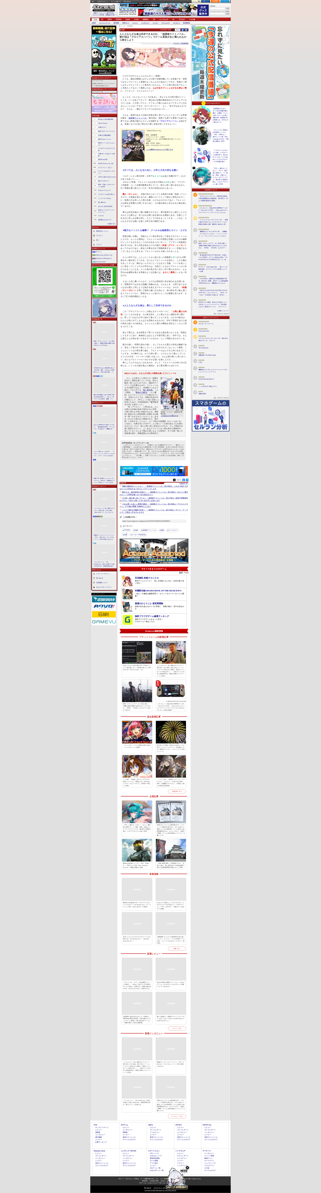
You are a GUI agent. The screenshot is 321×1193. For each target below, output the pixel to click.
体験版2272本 (110, 15)
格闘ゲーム (208, 1158)
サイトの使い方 (116, 1)
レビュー (135, 22)
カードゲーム (209, 1161)
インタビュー (145, 22)
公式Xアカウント (102, 1)
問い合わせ (127, 1)
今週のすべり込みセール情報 (106, 155)
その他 (206, 1168)
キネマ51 (101, 215)
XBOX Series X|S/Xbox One (104, 255)
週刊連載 (116, 22)
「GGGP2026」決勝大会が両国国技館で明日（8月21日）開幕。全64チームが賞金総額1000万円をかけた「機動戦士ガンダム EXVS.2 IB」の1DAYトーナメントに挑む (213, 281)
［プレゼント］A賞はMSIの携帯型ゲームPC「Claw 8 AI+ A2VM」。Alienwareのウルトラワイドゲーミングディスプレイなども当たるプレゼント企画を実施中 (171, 707)
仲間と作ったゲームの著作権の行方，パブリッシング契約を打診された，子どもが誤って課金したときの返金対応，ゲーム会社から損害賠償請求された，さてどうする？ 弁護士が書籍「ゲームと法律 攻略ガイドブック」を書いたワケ (171, 830)
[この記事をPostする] (173, 30)
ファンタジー (173, 530)
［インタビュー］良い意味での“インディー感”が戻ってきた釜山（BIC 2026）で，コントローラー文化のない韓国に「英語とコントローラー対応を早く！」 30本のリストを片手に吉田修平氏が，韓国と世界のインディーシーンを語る (104, 511)
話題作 (94, 22)
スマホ (136, 19)
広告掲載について (101, 582)
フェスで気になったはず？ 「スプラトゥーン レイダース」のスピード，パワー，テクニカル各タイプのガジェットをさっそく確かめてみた (104, 454)
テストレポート (183, 1156)
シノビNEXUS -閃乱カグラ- (207, 386)
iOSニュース (154, 1153)
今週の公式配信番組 (104, 135)
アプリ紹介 (154, 1163)
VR (154, 19)
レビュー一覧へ (177, 1028)
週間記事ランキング (102, 231)
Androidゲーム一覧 (157, 1170)
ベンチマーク (182, 1165)
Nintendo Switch (101, 261)
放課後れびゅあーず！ (105, 219)
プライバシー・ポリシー (161, 1187)
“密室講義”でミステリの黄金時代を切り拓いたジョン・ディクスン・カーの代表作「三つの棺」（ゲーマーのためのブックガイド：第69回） (170, 940)
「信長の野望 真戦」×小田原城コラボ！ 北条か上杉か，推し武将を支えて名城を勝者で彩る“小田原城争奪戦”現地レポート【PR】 (170, 865)
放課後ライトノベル (138, 118)
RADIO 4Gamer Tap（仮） (106, 163)
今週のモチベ (102, 127)
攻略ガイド (125, 22)
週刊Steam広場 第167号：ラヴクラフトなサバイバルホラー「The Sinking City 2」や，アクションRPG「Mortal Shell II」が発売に (137, 904)
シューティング (210, 1163)
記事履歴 (215, 1)
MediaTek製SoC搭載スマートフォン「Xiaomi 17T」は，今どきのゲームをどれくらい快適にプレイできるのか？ (170, 984)
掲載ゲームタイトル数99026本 (104, 13)
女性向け (146, 19)
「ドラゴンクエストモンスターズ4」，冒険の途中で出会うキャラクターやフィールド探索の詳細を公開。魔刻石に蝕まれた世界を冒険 (213, 222)
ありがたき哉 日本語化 (105, 206)
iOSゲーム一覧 (155, 1168)
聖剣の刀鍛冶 (141, 392)
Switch (128, 19)
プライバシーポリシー (103, 573)
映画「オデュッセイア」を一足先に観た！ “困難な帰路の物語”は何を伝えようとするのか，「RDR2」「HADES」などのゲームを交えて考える (104, 343)
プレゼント (176, 22)
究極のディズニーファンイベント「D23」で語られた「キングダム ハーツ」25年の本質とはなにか (104, 537)
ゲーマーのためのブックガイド (106, 172)
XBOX (109, 19)
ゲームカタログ (210, 1170)
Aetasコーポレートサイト (104, 587)
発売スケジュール (129, 1137)
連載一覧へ (112, 223)
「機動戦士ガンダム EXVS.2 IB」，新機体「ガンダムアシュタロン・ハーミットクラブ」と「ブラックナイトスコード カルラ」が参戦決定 (212, 234)
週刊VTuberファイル (104, 139)
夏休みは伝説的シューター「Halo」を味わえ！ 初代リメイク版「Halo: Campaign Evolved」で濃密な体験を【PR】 (136, 865)
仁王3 (200, 362)
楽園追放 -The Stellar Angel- (207, 355)
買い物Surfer (102, 202)
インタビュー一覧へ (177, 1116)
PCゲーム (99, 251)
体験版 (97, 1132)
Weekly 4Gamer (102, 123)
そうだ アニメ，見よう (105, 167)
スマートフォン (154, 1151)
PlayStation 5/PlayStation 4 (104, 258)
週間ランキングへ (224, 310)
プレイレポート (155, 1130)
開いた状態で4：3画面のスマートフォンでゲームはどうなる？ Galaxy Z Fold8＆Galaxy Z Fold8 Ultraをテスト (171, 1018)
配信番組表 (186, 22)
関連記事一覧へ (184, 483)
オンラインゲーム (104, 22)
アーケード (207, 1151)
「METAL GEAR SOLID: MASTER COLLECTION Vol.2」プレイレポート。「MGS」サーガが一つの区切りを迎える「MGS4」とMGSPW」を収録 (212, 293)
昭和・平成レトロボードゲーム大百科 (106, 185)
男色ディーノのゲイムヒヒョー (106, 144)
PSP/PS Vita (207, 1125)
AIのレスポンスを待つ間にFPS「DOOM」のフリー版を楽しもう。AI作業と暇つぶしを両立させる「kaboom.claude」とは (137, 667)
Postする (178, 29)
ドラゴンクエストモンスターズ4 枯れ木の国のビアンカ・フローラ (213, 339)
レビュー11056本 (98, 15)
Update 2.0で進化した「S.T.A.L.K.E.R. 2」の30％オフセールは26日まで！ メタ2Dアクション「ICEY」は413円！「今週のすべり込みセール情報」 (170, 906)
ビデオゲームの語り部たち (106, 194)
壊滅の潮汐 (202, 394)
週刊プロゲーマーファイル (106, 131)
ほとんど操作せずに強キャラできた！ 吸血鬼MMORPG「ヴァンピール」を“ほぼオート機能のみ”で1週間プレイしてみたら (104, 427)
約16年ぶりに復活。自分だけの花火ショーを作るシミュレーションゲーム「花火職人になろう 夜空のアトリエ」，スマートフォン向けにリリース (171, 748)
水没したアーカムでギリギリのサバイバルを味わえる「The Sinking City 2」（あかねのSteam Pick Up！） (137, 939)
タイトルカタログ (129, 1139)
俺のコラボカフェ (103, 181)
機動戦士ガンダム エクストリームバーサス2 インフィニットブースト (212, 371)
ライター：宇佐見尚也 (180, 43)
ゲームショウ (166, 22)
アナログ (182, 19)
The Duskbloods (203, 348)
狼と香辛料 (148, 390)
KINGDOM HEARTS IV (206, 379)
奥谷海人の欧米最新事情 (105, 119)
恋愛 (125, 535)
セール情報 (154, 1161)
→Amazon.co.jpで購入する (169, 416)
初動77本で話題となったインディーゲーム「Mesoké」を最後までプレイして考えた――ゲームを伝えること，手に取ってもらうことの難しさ (104, 481)
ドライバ (99, 244)
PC (102, 19)
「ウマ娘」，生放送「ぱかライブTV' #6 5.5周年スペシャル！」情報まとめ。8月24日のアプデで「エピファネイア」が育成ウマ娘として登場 (137, 782)
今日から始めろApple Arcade (107, 177)
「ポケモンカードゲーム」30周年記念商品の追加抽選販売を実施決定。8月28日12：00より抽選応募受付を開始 (213, 198)
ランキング (225, 1)
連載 (162, 530)
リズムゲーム (209, 1165)
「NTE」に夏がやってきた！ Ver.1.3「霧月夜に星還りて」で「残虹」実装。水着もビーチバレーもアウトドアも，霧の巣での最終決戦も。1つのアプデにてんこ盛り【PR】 (137, 828)
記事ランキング (101, 1142)
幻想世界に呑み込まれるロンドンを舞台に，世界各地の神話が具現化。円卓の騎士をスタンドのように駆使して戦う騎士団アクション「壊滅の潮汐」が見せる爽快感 (137, 1020)
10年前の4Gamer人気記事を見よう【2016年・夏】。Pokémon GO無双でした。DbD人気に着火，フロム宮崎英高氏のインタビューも (104, 370)
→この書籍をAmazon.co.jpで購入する (159, 149)
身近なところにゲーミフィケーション (106, 211)
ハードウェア (163, 19)
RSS (93, 1)
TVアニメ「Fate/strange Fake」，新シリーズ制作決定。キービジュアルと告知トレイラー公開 (212, 269)
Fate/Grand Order (203, 331)
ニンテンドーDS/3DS (128, 1151)
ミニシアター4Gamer (104, 198)
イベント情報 (209, 1156)
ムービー (155, 22)
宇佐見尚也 (139, 535)
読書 (136, 530)
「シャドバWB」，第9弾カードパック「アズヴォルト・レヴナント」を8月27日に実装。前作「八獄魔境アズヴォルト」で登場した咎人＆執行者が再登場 (171, 782)
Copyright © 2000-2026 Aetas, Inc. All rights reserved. (160, 1190)
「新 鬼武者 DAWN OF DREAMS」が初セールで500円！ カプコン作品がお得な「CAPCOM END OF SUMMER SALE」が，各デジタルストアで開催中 (212, 257)
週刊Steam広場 (102, 159)
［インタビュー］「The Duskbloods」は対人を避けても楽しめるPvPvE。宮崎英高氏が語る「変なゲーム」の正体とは (104, 564)
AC (173, 19)
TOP (95, 19)
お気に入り (205, 1)
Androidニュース (156, 1156)
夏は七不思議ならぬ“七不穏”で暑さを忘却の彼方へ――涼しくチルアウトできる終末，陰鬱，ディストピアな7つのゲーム (104, 397)
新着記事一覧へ (177, 791)
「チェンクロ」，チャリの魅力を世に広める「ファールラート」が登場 (137, 746)
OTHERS (127, 530)
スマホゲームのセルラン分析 (106, 149)
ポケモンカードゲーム (206, 324)
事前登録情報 (155, 1158)
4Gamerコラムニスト (104, 190)
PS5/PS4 (118, 19)
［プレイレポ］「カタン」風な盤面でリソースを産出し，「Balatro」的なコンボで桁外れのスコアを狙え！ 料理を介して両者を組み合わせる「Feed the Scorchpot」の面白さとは (137, 985)
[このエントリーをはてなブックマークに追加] (186, 31)
